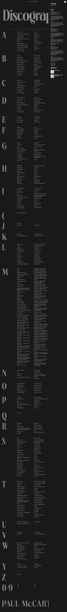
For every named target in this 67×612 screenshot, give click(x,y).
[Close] (65, 2)
